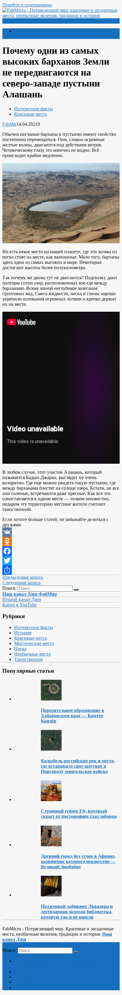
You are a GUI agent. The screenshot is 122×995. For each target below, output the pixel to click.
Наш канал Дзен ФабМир (29, 594)
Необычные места (32, 653)
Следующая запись (21, 582)
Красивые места (30, 114)
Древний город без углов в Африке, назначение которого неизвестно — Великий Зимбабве (78, 861)
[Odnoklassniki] (61, 541)
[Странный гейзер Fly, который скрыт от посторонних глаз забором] (51, 799)
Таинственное (28, 659)
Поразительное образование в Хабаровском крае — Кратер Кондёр (72, 715)
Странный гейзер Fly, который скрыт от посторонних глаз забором (79, 813)
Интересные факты (33, 108)
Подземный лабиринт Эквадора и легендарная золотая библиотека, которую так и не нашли (77, 911)
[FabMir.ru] (61, 15)
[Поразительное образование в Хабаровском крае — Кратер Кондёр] (51, 698)
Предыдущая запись (22, 577)
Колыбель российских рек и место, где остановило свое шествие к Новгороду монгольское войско (78, 766)
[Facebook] (61, 551)
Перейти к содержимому (27, 4)
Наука (20, 648)
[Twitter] (61, 560)
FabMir (9, 124)
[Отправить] (61, 570)
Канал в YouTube (19, 604)
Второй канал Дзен (21, 599)
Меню (13, 20)
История (22, 632)
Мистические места (34, 643)
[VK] (61, 532)
